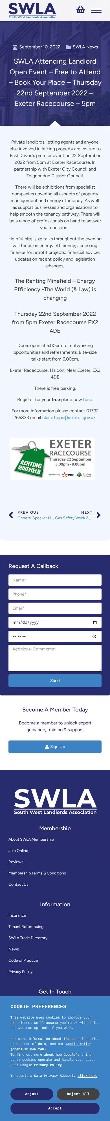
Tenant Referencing (25, 926)
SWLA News (85, 47)
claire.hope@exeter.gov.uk (69, 417)
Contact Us (18, 884)
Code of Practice (23, 960)
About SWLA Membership (31, 839)
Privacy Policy (20, 971)
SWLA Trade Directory (27, 938)
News (13, 949)
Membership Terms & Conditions (37, 873)
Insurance (17, 915)
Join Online (18, 850)
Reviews (15, 862)
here (87, 399)
